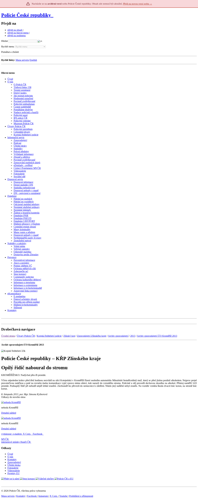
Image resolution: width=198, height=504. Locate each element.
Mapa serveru (22, 60)
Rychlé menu (7, 46)
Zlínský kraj (69, 336)
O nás (10, 456)
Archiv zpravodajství (118, 336)
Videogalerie (13, 470)
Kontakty (12, 459)
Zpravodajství (14, 462)
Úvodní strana (8, 336)
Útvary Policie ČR (26, 336)
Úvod (10, 454)
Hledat (4, 41)
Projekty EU (13, 473)
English (33, 60)
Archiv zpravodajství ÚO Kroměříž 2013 (157, 336)
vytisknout (6, 434)
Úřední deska (13, 465)
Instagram (43, 496)
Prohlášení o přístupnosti (81, 496)
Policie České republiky (26, 15)
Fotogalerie (12, 468)
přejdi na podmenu (16, 35)
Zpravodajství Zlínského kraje (91, 336)
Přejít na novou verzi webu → (137, 3)
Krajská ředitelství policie (49, 336)
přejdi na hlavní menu (18, 32)
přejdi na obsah (14, 30)
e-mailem (17, 434)
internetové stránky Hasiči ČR (16, 442)
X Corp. (27, 434)
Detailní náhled (8, 413)
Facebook (38, 434)
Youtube (63, 496)
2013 (132, 336)
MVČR (5, 439)
